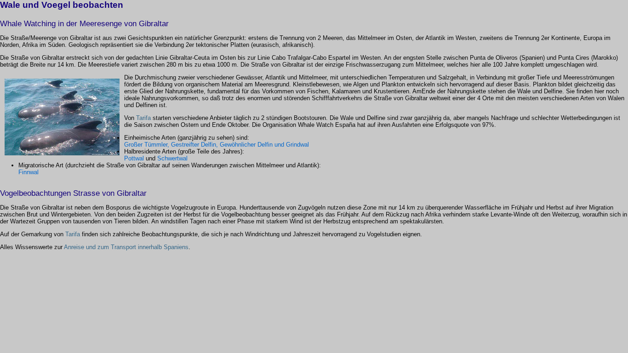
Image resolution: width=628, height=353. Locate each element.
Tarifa (143, 117)
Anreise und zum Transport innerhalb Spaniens (126, 247)
